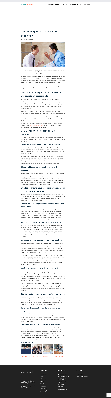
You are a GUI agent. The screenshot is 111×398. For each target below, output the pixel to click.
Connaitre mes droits (44, 373)
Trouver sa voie (43, 388)
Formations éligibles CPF (63, 376)
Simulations (60, 387)
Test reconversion (74, 1)
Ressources (66, 1)
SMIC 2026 (60, 386)
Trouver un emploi (44, 390)
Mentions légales (80, 374)
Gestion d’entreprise (44, 379)
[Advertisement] (55, 16)
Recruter (42, 383)
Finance (79, 4)
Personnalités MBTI (62, 389)
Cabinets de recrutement (63, 382)
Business (86, 4)
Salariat (57, 4)
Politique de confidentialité (82, 376)
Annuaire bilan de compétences (62, 379)
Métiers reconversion (62, 374)
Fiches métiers (47, 1)
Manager (42, 381)
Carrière (50, 4)
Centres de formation (57, 1)
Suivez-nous (96, 1)
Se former (42, 385)
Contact (78, 373)
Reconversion (72, 4)
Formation (65, 4)
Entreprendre (30, 39)
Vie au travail (43, 391)
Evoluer (41, 376)
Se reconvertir (43, 386)
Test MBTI (82, 1)
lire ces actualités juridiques (37, 125)
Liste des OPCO (61, 384)
